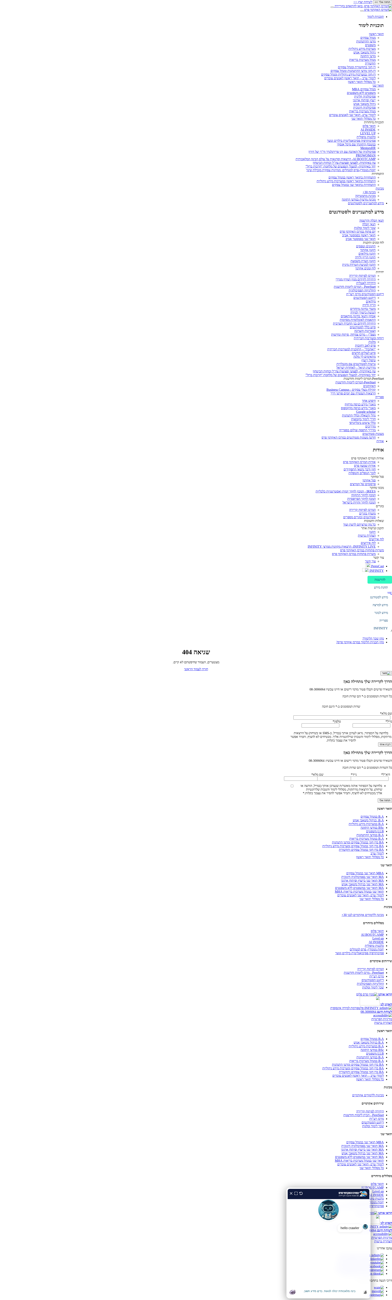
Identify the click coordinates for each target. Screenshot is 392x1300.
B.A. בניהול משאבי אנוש (368, 820)
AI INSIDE (368, 129)
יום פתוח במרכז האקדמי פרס (358, 231)
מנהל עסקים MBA (364, 89)
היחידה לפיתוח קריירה (370, 1111)
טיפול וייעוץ (368, 360)
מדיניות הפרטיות (381, 1019)
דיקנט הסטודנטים (364, 297)
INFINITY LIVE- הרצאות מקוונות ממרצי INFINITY (342, 546)
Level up (378, 938)
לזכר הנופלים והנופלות (362, 473)
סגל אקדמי (369, 480)
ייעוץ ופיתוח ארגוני (364, 100)
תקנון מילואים (367, 253)
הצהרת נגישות (367, 535)
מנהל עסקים (368, 37)
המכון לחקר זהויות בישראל (359, 502)
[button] (380, 579)
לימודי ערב (377, 853)
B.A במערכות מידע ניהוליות (366, 824)
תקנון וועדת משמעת (363, 261)
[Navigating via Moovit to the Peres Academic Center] (378, 1291)
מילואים (371, 301)
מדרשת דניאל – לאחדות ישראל (356, 367)
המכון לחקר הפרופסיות (361, 498)
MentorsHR (368, 148)
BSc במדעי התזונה (372, 827)
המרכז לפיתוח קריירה (362, 275)
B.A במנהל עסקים (372, 816)
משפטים (370, 45)
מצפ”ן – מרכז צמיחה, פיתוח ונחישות (353, 334)
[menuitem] (192, 108)
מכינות (380, 188)
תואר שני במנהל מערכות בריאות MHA (359, 891)
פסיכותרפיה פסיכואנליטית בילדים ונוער (351, 140)
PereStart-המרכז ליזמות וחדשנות (355, 382)
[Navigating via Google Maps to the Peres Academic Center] (375, 1295)
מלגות (372, 342)
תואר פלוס (369, 126)
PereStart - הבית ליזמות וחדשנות (363, 1115)
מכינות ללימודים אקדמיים (368, 1095)
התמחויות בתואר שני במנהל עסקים (354, 185)
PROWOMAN (366, 155)
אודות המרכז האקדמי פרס (359, 462)
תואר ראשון (376, 34)
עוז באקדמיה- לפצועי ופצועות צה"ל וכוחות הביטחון (344, 162)
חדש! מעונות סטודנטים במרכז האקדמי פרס (349, 437)
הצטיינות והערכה (365, 331)
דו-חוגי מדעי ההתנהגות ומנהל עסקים (353, 71)
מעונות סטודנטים (373, 434)
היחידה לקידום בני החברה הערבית (354, 323)
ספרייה (379, 397)
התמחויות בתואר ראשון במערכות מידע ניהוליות (346, 181)
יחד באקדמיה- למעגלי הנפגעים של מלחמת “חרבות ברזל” (340, 166)
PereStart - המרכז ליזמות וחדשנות (355, 286)
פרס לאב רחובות (365, 345)
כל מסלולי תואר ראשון (362, 82)
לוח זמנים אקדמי (365, 268)
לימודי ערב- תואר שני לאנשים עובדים (352, 115)
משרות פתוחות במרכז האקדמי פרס (362, 550)
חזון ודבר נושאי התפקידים (360, 469)
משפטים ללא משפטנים (361, 93)
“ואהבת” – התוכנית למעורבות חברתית (351, 349)
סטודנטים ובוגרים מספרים (359, 517)
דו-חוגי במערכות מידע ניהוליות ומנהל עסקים (348, 74)
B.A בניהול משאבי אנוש (369, 1042)
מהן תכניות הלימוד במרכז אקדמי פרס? (360, 642)
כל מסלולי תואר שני (363, 118)
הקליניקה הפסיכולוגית (362, 290)
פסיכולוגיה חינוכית (364, 107)
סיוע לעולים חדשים (364, 353)
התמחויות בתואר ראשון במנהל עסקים (352, 177)
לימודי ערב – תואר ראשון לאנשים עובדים (350, 78)
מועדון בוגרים (367, 513)
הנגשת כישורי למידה (363, 312)
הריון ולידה (369, 305)
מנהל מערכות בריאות (362, 59)
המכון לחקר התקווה (363, 495)
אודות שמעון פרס (365, 465)
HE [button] (390, 593)
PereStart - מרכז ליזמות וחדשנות (364, 972)
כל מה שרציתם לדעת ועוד (359, 524)
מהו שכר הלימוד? (373, 638)
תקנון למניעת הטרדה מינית (359, 264)
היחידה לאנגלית (366, 283)
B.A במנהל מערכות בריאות (366, 838)
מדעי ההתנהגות (366, 41)
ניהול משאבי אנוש (364, 52)
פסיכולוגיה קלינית (365, 96)
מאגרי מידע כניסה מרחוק (360, 404)
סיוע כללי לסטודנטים (363, 327)
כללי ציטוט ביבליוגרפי (362, 422)
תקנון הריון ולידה (365, 257)
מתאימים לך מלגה (364, 356)
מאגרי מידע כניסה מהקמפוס (358, 408)
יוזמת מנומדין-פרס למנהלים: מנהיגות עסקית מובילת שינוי (341, 170)
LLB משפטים (375, 831)
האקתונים (369, 386)
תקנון (372, 532)
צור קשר (370, 561)
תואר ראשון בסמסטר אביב (359, 235)
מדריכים (370, 426)
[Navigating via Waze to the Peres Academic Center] (379, 1287)
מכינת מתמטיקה (365, 196)
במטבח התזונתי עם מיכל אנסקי (356, 144)
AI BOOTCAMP (372, 934)
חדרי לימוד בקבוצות (363, 419)
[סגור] (386, 673)
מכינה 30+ (369, 192)
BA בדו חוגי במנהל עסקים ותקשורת (361, 849)
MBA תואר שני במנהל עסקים (365, 873)
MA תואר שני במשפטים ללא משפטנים (359, 888)
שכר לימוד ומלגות (365, 228)
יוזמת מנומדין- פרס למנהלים (367, 949)
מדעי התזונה (368, 56)
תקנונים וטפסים (366, 246)
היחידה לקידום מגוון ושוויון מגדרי (356, 279)
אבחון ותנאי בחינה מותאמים (358, 316)
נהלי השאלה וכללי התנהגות (359, 415)
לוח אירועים (376, 539)
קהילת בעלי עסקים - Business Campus (351, 389)
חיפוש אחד (369, 400)
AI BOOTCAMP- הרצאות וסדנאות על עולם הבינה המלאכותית (336, 159)
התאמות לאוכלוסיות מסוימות (358, 320)
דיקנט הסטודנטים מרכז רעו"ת (365, 294)
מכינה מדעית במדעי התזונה (359, 199)
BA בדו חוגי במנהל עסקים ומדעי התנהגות (358, 842)
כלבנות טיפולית (366, 137)
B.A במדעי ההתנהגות (370, 835)
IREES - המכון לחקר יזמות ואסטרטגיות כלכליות (346, 491)
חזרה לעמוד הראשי (196, 669)
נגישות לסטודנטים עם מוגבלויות (356, 364)
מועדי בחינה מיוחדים (363, 308)
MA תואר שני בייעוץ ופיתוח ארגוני (362, 880)
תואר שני (378, 85)
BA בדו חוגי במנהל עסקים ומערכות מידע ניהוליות (353, 846)
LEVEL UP (368, 133)
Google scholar (366, 411)
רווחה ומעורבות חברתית (369, 338)
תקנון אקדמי (368, 250)
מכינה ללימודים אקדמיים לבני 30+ (363, 915)
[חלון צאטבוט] (328, 1243)
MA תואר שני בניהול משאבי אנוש (363, 884)
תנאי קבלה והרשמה (371, 220)
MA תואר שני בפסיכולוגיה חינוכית (362, 877)
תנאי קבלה (369, 224)
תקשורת (370, 63)
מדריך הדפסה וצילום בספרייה (357, 430)
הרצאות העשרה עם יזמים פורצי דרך (353, 393)
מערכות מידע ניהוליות (362, 48)
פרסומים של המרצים (363, 484)
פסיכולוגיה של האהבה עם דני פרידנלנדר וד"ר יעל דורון (342, 151)
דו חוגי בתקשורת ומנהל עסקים (357, 67)
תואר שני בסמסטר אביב (361, 239)
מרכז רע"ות (376, 976)
